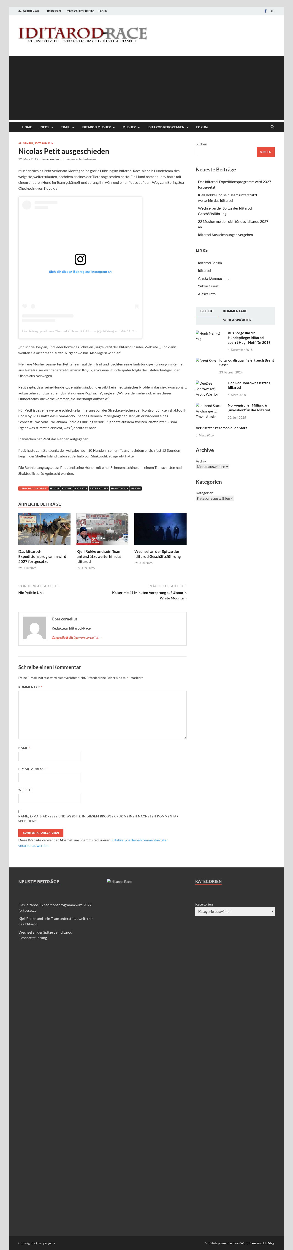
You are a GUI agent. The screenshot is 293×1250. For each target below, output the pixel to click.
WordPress (248, 1243)
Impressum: (54, 11)
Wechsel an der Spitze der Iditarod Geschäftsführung (157, 554)
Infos (44, 127)
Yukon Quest (208, 286)
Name (24, 748)
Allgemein (25, 143)
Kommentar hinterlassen (79, 159)
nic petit (80, 488)
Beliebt (207, 311)
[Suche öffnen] (272, 127)
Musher (129, 127)
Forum (102, 11)
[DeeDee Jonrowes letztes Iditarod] (210, 383)
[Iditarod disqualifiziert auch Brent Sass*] (206, 360)
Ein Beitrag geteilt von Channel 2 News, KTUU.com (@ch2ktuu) (68, 331)
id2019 (55, 488)
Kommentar (30, 687)
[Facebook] (265, 11)
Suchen (201, 144)
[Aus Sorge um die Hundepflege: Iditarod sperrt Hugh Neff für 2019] (210, 333)
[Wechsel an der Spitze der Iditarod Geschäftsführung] (160, 530)
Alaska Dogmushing (213, 278)
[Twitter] (272, 11)
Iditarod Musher (96, 127)
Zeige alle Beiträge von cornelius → (77, 637)
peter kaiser (99, 488)
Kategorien (204, 493)
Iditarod (204, 270)
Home (27, 127)
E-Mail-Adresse (33, 769)
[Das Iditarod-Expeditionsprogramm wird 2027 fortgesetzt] (44, 530)
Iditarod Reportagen (165, 127)
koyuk (67, 488)
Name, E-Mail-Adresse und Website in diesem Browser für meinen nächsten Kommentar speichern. (98, 818)
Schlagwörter (237, 320)
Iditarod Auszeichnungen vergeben (225, 234)
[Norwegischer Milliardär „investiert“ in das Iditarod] (210, 405)
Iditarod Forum (210, 262)
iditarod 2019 (44, 143)
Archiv (201, 461)
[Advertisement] (146, 88)
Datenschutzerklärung (80, 11)
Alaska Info (207, 293)
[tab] (207, 311)
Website (25, 790)
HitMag (268, 1243)
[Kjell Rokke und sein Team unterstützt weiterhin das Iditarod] (102, 530)
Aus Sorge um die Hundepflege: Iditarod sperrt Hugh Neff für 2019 (249, 337)
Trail (65, 127)
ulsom (136, 488)
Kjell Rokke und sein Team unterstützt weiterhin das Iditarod (98, 556)
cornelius (53, 159)
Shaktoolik (119, 488)
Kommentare (235, 311)
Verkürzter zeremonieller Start (221, 427)
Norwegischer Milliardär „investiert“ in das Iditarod (249, 407)
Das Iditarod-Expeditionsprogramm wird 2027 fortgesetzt (42, 556)
